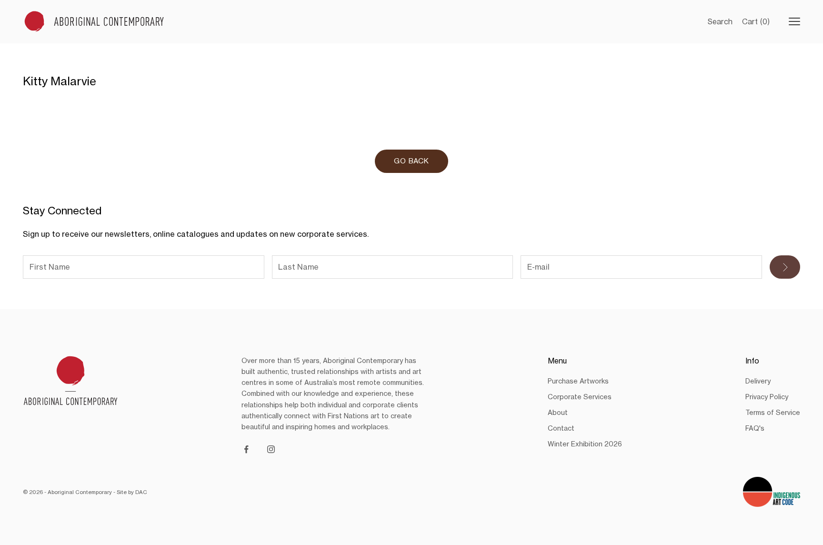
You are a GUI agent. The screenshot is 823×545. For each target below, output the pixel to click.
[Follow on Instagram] (271, 449)
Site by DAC (132, 492)
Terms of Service (772, 412)
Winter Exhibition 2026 (585, 444)
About (558, 412)
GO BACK (411, 160)
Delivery (758, 381)
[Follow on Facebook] (246, 449)
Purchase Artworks (578, 381)
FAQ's (754, 428)
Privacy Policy (766, 397)
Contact (561, 428)
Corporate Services (580, 397)
